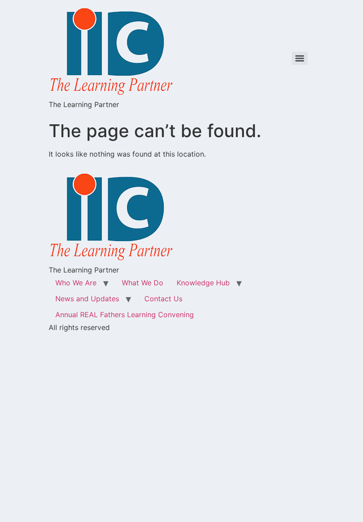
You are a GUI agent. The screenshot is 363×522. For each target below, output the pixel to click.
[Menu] (300, 58)
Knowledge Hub (203, 282)
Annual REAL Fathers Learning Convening (124, 314)
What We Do (142, 282)
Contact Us (163, 298)
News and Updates (87, 298)
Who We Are (76, 282)
